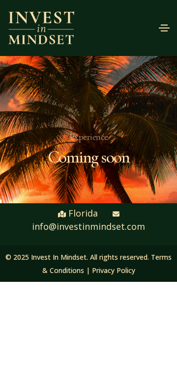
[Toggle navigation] (164, 28)
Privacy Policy (113, 270)
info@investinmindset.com (88, 226)
